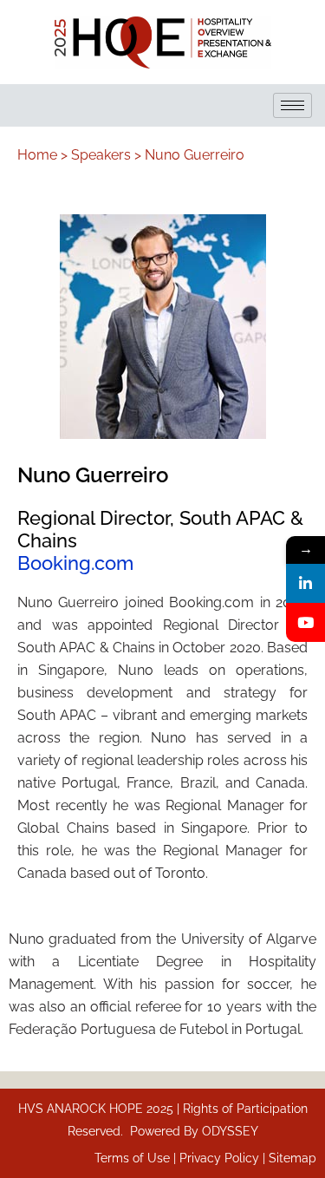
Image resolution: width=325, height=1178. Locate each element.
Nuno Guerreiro (194, 155)
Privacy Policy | (224, 1158)
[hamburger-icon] (292, 105)
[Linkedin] (305, 583)
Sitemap (292, 1158)
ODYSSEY (230, 1131)
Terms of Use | (136, 1158)
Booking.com (75, 563)
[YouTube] (305, 622)
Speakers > (106, 155)
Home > (42, 155)
